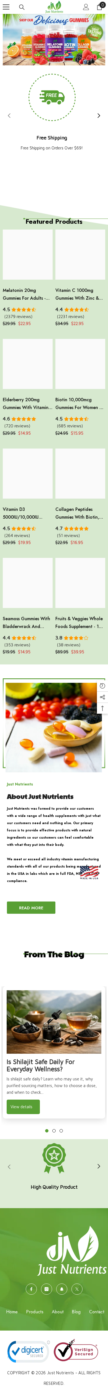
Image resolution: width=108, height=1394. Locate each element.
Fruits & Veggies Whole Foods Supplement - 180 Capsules (79, 622)
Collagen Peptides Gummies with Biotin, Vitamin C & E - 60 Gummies (77, 513)
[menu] (6, 7)
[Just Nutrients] (54, 725)
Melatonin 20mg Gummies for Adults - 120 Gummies (24, 294)
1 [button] (46, 1130)
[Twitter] (77, 1289)
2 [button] (54, 1130)
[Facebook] (31, 1289)
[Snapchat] (61, 1289)
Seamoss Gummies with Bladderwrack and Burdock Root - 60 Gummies (26, 622)
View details (21, 1106)
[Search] (22, 7)
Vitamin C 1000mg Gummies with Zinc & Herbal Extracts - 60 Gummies (77, 294)
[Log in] (86, 7)
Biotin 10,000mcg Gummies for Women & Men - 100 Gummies (78, 404)
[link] (54, 1166)
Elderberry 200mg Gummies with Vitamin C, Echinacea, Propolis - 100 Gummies (27, 404)
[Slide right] (98, 116)
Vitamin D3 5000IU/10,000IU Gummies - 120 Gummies (27, 513)
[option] (54, 1052)
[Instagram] (46, 1289)
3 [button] (61, 1130)
